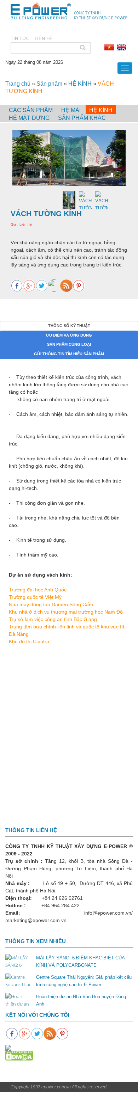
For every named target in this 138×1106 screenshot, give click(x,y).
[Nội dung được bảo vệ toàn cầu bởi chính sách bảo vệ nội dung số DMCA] (19, 1055)
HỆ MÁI (71, 110)
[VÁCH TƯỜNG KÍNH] (69, 158)
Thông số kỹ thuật (69, 326)
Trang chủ (17, 84)
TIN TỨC (20, 38)
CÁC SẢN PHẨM (31, 110)
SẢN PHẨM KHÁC (82, 118)
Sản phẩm (49, 84)
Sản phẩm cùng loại (69, 344)
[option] (69, 158)
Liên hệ (44, 38)
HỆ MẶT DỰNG (29, 118)
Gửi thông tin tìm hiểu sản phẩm (69, 354)
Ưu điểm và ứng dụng (69, 335)
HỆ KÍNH (80, 84)
